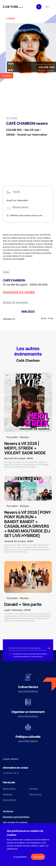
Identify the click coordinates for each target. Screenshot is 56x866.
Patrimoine (35, 794)
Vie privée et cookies (15, 822)
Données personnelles (16, 817)
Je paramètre (20, 856)
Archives (8, 811)
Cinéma (33, 788)
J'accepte (38, 856)
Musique (7, 794)
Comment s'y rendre (19, 292)
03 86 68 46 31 (11, 773)
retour (11, 18)
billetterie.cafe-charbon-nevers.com (26, 215)
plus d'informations (28, 691)
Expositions (9, 800)
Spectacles (9, 788)
